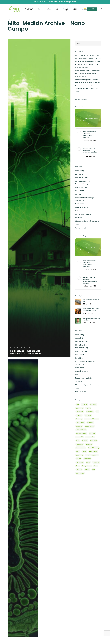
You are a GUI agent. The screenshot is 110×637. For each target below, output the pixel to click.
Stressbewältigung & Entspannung (87, 221)
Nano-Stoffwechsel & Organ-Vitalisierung (85, 199)
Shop (39, 9)
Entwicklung (88, 415)
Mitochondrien (90, 437)
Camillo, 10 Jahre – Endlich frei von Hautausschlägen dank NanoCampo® (88, 57)
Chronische (93, 404)
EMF (97, 411)
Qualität (84, 451)
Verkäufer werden (81, 228)
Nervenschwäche (81, 448)
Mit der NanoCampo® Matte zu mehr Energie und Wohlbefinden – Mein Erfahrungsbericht (87, 64)
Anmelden (91, 9)
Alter (77, 404)
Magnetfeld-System (29, 9)
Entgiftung (79, 415)
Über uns (56, 9)
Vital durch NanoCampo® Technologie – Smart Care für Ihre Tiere (86, 88)
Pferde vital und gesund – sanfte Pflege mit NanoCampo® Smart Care (87, 81)
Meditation (92, 433)
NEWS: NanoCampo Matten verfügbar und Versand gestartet (55, 2)
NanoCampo (79, 204)
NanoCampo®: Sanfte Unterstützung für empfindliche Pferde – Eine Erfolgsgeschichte (87, 73)
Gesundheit (13, 348)
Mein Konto (75, 9)
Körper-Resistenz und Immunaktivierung (28, 348)
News (77, 211)
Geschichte (90, 422)
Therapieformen (86, 466)
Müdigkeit (84, 440)
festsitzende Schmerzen (91, 419)
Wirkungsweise (80, 473)
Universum (79, 469)
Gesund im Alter (89, 426)
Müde (77, 440)
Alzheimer (84, 404)
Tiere (77, 224)
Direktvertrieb (80, 411)
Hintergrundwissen (81, 429)
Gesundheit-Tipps (81, 178)
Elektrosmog (89, 411)
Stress (88, 462)
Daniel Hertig (79, 171)
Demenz (88, 408)
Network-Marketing (93, 448)
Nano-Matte (79, 194)
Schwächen (79, 218)
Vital (93, 469)
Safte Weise (79, 455)
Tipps (95, 466)
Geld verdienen (80, 422)
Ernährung (79, 419)
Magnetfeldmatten (81, 187)
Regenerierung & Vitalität (83, 214)
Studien (48, 9)
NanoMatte (89, 444)
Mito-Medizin (79, 191)
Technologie (96, 462)
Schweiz (78, 458)
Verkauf (87, 469)
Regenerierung (93, 451)
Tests (77, 466)
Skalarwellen (87, 458)
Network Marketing (81, 207)
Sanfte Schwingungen (92, 455)
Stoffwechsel (80, 462)
